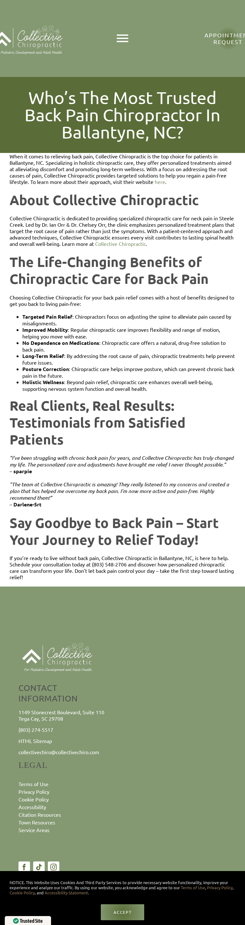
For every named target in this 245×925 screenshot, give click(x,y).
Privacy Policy (220, 887)
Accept (122, 912)
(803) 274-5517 (36, 729)
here (159, 181)
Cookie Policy (22, 892)
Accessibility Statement (66, 892)
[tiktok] (39, 867)
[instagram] (53, 867)
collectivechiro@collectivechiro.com (59, 752)
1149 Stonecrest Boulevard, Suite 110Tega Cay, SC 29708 (61, 715)
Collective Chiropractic (120, 243)
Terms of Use (192, 887)
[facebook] (24, 867)
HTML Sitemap (35, 741)
